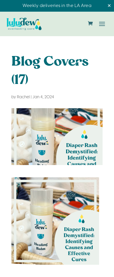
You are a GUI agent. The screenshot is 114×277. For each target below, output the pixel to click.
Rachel (23, 97)
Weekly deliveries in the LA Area (57, 5)
